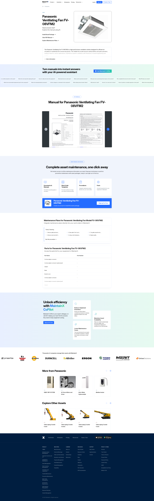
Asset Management (46, 463)
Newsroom (68, 457)
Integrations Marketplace (45, 460)
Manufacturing (57, 449)
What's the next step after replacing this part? (12, 78)
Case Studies (80, 449)
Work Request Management (45, 487)
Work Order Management (45, 479)
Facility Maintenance (46, 473)
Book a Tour (107, 2)
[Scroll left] (106, 371)
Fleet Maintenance (58, 462)
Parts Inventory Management (45, 467)
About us (68, 449)
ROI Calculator (81, 467)
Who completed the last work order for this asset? (111, 78)
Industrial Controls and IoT (47, 456)
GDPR (102, 465)
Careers (67, 452)
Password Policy (104, 459)
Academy (80, 454)
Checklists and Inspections (45, 470)
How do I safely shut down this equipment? (32, 78)
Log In (94, 2)
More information (50, 59)
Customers (51, 437)
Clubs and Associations (59, 454)
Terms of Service (104, 454)
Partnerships (68, 454)
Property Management (59, 459)
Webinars (80, 462)
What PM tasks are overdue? (129, 78)
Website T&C (104, 470)
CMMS (43, 449)
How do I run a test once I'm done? (123, 82)
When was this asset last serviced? (65, 78)
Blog (79, 457)
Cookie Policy (104, 462)
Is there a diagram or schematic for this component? (75, 82)
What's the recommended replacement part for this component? (31, 82)
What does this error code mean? (49, 78)
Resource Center (81, 452)
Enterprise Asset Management (45, 453)
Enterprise (67, 2)
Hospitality (56, 467)
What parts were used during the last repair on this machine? (87, 78)
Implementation (93, 452)
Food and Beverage (58, 452)
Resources (75, 437)
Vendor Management (46, 492)
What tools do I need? (110, 82)
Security (103, 449)
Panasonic (47, 6)
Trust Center (104, 452)
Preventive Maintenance (47, 476)
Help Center (92, 449)
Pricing (72, 2)
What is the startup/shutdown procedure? (54, 82)
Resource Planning (46, 490)
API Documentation (82, 470)
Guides (79, 459)
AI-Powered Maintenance (45, 483)
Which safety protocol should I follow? (95, 82)
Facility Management (58, 465)
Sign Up (99, 2)
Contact (91, 454)
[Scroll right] (110, 371)
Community (80, 465)
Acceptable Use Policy (106, 467)
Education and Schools (59, 457)
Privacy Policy (104, 457)
